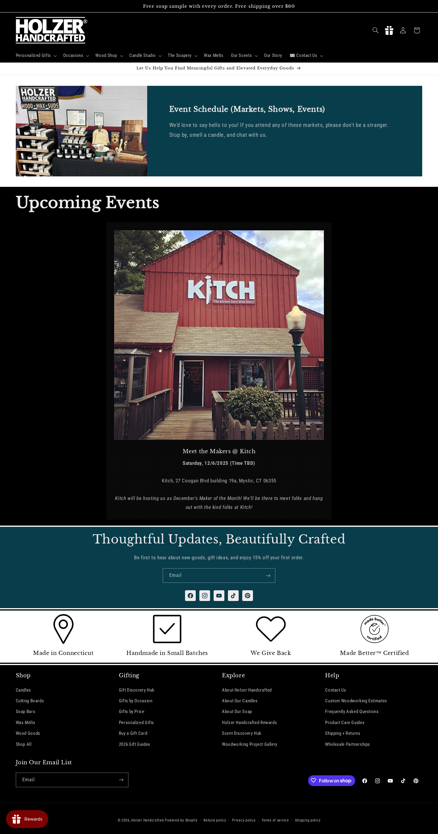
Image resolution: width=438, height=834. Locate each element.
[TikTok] (233, 595)
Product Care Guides (344, 722)
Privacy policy (243, 820)
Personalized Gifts (136, 722)
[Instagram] (204, 595)
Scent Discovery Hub (241, 733)
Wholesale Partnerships (347, 744)
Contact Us (335, 689)
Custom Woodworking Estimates (356, 700)
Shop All (24, 744)
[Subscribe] (268, 575)
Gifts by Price (132, 711)
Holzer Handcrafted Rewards (249, 722)
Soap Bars (25, 711)
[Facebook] (190, 595)
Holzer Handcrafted (147, 820)
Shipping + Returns (342, 733)
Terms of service (275, 820)
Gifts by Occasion (136, 700)
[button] (35, 55)
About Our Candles (240, 700)
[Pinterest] (247, 595)
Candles (23, 689)
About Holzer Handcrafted (247, 689)
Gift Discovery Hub (136, 689)
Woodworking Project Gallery (249, 744)
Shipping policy (307, 820)
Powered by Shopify (181, 820)
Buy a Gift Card (133, 733)
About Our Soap (237, 711)
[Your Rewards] (389, 30)
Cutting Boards (30, 700)
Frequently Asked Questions (351, 711)
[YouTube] (219, 595)
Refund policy (215, 820)
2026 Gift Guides (134, 744)
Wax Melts (25, 722)
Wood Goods (28, 733)
